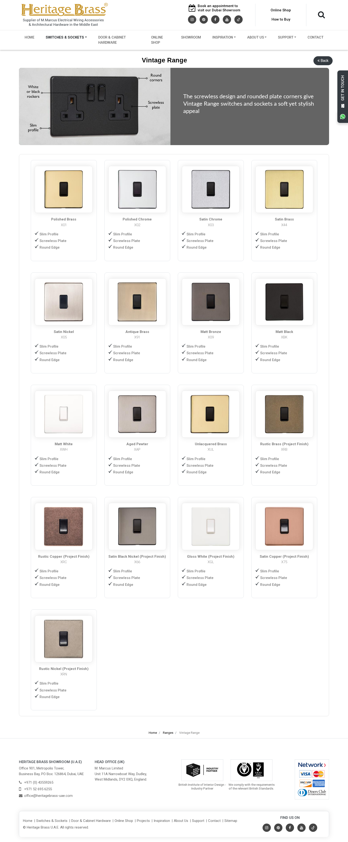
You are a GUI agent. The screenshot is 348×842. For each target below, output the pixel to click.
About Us (255, 37)
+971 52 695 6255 (38, 789)
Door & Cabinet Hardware (112, 40)
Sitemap (230, 821)
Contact (315, 37)
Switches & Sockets (65, 37)
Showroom (191, 37)
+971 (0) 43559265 (38, 782)
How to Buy (281, 19)
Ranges (168, 732)
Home (29, 37)
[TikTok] (238, 19)
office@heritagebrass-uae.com (48, 796)
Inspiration (222, 37)
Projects (143, 821)
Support (285, 37)
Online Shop (281, 10)
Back (325, 60)
